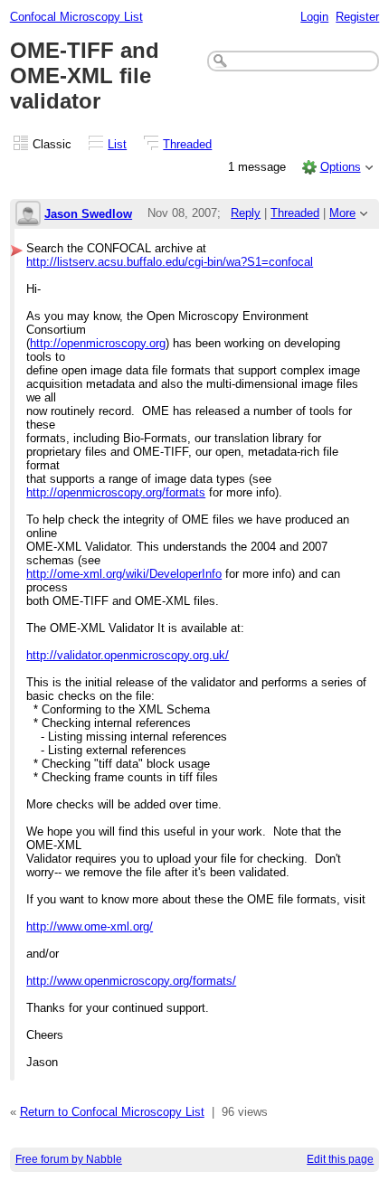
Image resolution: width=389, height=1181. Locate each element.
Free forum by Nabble (68, 1159)
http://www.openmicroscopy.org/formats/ (131, 980)
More (342, 213)
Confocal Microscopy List (76, 17)
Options (340, 167)
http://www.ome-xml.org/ (89, 926)
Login (314, 17)
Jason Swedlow (88, 214)
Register (357, 17)
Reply (246, 213)
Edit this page (340, 1159)
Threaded (187, 144)
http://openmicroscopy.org (98, 343)
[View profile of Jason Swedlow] (28, 215)
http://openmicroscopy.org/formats (115, 492)
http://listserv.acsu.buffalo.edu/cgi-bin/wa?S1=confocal (169, 262)
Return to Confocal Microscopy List (112, 1112)
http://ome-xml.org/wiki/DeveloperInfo (124, 574)
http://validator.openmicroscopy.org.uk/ (127, 655)
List (117, 144)
